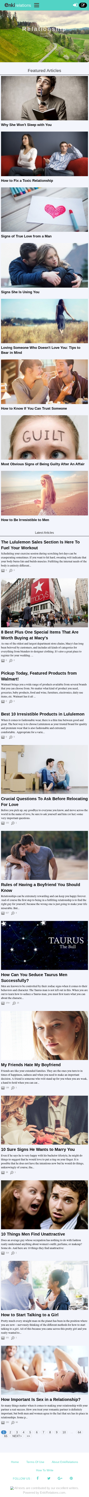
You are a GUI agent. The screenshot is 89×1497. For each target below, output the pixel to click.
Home (15, 1462)
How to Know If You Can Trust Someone (34, 408)
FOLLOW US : (22, 1478)
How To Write (44, 1470)
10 (64, 1432)
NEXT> (17, 1436)
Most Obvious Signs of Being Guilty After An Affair (43, 464)
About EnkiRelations (65, 1462)
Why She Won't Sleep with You (26, 125)
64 (79, 1432)
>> (28, 1436)
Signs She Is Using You (20, 292)
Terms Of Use (35, 1462)
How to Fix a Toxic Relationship (27, 181)
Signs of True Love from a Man (26, 236)
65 (5, 1436)
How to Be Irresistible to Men (25, 520)
